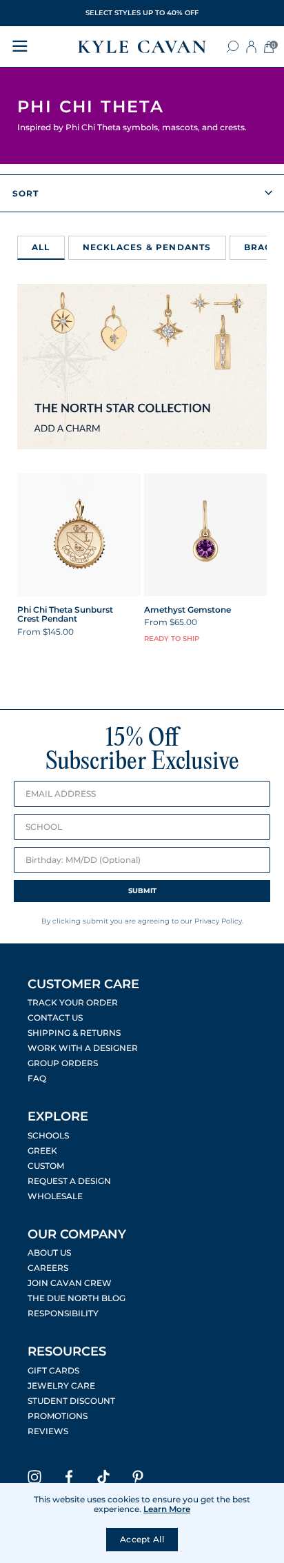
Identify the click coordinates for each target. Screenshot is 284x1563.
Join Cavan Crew (70, 1283)
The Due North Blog (76, 1298)
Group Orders (63, 1063)
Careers (48, 1268)
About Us (49, 1253)
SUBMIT (142, 890)
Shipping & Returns (74, 1033)
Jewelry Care (61, 1386)
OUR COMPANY (77, 1234)
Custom (46, 1166)
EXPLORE (58, 1116)
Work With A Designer (83, 1048)
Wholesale (55, 1196)
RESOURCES (67, 1351)
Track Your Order (73, 1003)
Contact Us (55, 1018)
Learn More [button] (166, 1509)
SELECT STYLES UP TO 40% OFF (142, 12)
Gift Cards (53, 1371)
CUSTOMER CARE (83, 984)
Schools (48, 1136)
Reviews (48, 1431)
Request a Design (69, 1181)
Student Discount (71, 1401)
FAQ (37, 1078)
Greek (42, 1151)
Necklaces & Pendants (147, 247)
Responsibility (63, 1313)
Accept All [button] (142, 1539)
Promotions (58, 1416)
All (41, 247)
